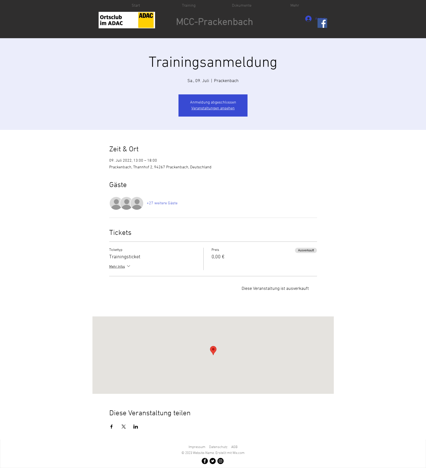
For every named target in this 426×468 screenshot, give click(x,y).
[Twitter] (213, 461)
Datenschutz (218, 447)
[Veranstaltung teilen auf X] (123, 427)
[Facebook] (205, 461)
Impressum (197, 447)
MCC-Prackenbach (214, 22)
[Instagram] (220, 461)
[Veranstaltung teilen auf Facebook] (111, 427)
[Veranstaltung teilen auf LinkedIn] (135, 427)
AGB (234, 447)
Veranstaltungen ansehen (213, 108)
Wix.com (238, 453)
